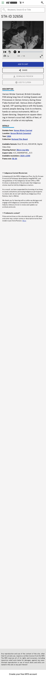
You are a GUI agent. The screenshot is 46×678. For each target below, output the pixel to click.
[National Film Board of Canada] (11, 3)
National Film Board (20, 139)
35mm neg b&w (22, 150)
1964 (9, 136)
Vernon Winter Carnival (23, 131)
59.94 (14, 159)
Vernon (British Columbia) (20, 134)
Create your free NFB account (23, 674)
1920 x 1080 (25, 156)
